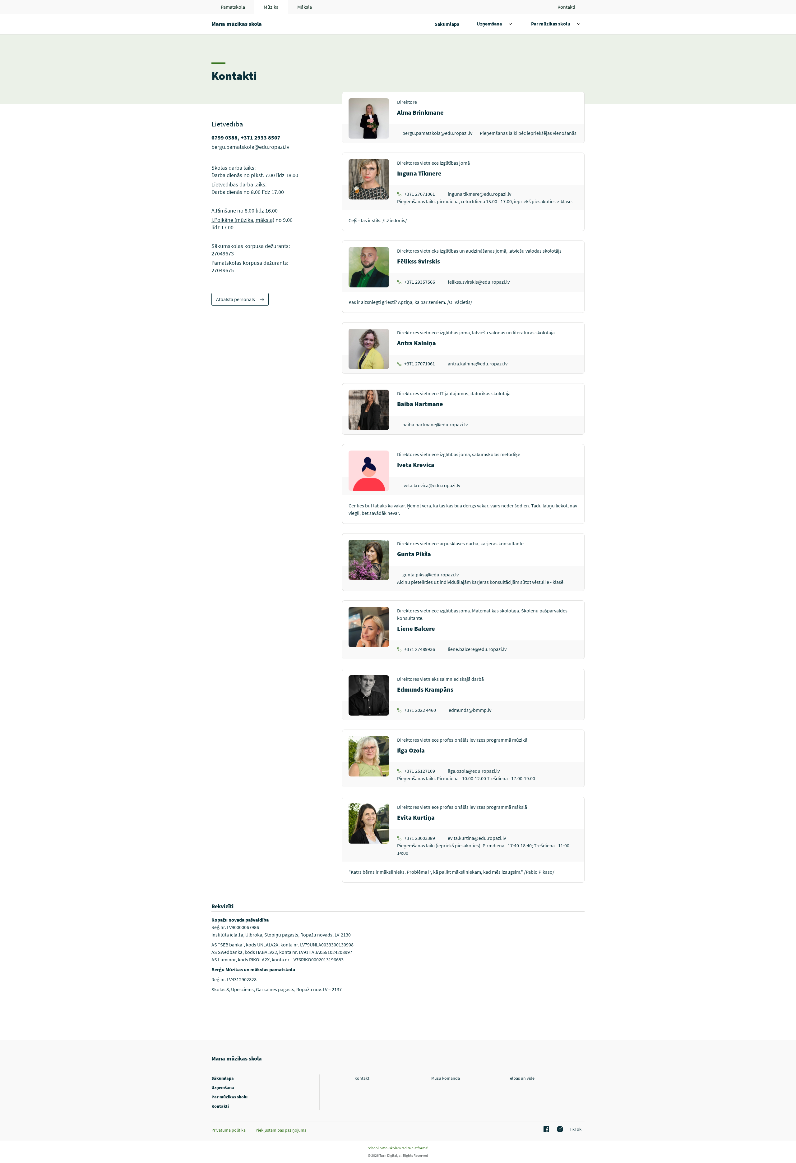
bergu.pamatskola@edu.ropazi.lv (250, 146)
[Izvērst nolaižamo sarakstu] (510, 24)
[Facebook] (545, 1129)
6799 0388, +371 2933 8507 (245, 137)
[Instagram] (559, 1129)
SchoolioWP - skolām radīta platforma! (398, 1148)
